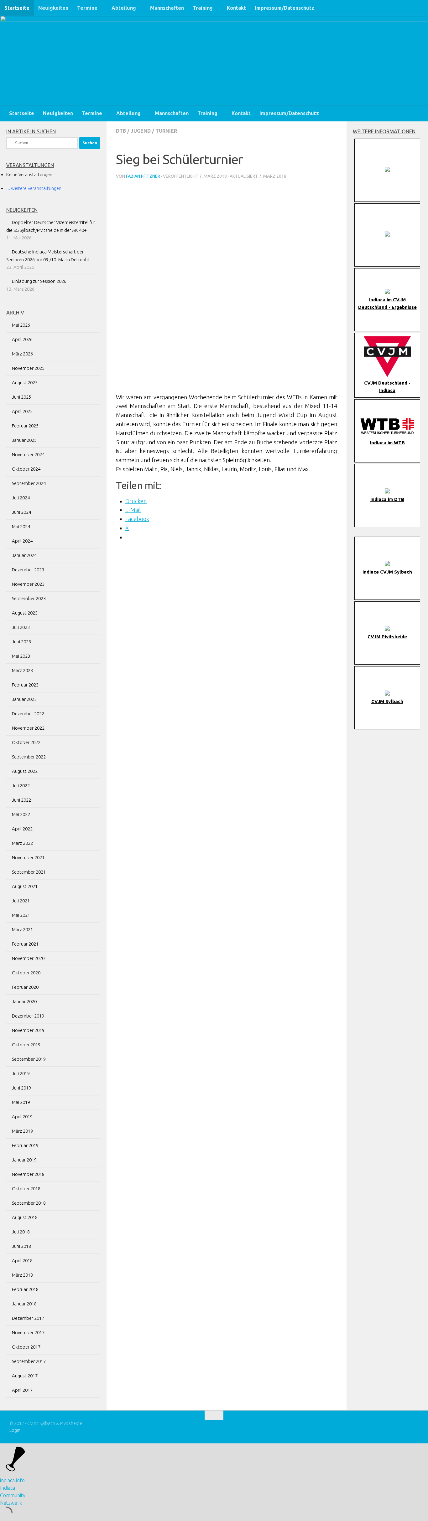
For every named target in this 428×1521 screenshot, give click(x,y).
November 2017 (28, 1332)
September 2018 (29, 1203)
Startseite (16, 8)
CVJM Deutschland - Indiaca (387, 386)
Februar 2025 (25, 425)
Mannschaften (167, 8)
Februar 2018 (25, 1289)
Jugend (141, 131)
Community (12, 1495)
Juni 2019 (21, 1087)
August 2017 (25, 1375)
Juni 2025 (21, 397)
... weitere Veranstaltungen (33, 188)
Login (14, 1430)
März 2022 (22, 843)
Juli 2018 (21, 1231)
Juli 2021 (21, 900)
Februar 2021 (25, 944)
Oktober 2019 (26, 1044)
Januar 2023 (24, 699)
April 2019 (22, 1116)
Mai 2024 (21, 526)
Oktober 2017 (26, 1347)
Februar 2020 (25, 987)
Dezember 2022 (28, 713)
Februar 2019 (25, 1145)
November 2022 (28, 728)
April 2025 (22, 411)
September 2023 (29, 598)
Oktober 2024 (26, 469)
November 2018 (28, 1174)
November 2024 (28, 454)
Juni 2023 (21, 641)
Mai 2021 (21, 915)
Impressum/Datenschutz (284, 8)
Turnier (166, 131)
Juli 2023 (21, 627)
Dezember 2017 (28, 1318)
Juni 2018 (21, 1246)
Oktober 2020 (26, 972)
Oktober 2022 (26, 742)
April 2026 (22, 339)
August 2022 (25, 771)
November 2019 (28, 1030)
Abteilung (124, 8)
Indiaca (7, 1488)
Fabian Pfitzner (143, 176)
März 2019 (22, 1131)
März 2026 (22, 353)
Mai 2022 (21, 814)
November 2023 (28, 584)
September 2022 (29, 756)
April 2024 (22, 541)
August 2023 (25, 612)
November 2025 (28, 368)
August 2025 (25, 382)
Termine (87, 8)
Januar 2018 (24, 1303)
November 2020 (28, 958)
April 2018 (22, 1260)
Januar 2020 (24, 1001)
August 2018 (25, 1217)
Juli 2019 (21, 1073)
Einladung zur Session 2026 (39, 281)
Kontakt (236, 8)
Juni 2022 (21, 800)
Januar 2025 (24, 440)
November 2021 (28, 857)
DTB (121, 131)
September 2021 (29, 872)
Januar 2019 (24, 1159)
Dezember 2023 (28, 569)
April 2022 (22, 828)
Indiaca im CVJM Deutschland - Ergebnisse (387, 303)
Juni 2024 (21, 512)
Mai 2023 (21, 656)
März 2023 (22, 670)
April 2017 (22, 1390)
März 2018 (22, 1275)
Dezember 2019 (28, 1015)
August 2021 (25, 886)
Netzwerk (11, 1503)
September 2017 (29, 1361)
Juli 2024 (21, 497)
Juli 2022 (21, 785)
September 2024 (29, 483)
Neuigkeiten (53, 8)
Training (203, 8)
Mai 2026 (21, 325)
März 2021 (22, 929)
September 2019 (29, 1059)
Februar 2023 (25, 684)
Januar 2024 (24, 555)
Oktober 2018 (26, 1188)
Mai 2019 (21, 1102)
